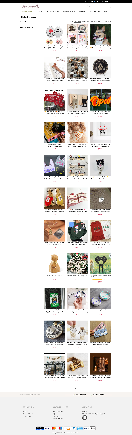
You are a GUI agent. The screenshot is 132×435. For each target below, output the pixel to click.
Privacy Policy (27, 416)
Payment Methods (58, 419)
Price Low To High (95, 21)
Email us (84, 411)
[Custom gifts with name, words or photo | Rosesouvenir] (30, 6)
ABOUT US (92, 11)
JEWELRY (40, 11)
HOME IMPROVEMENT (68, 11)
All (21, 24)
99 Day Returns (57, 416)
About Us (25, 411)
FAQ (99, 11)
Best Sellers (78, 21)
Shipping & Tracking (58, 411)
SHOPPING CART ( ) (106, 1)
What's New (85, 21)
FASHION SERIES (52, 11)
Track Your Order (88, 1)
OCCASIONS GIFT (28, 11)
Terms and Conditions (29, 414)
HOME (106, 11)
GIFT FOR (82, 11)
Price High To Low (106, 21)
